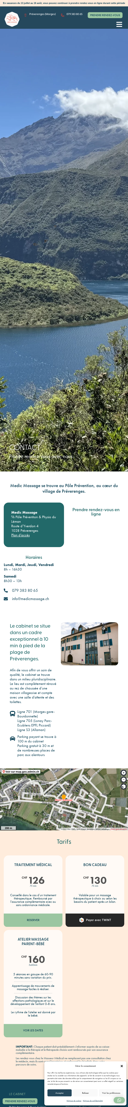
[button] (121, 1066)
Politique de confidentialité (93, 1101)
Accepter (59, 1093)
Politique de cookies (74, 1101)
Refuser (85, 1093)
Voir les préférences (111, 1093)
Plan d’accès (20, 535)
